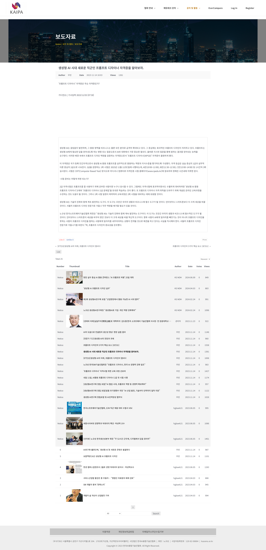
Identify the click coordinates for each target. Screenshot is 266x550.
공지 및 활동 (192, 8)
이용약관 (106, 531)
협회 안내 (148, 8)
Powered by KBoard (64, 519)
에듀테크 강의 (170, 8)
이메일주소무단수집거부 (153, 531)
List (58, 251)
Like (61, 239)
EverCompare (216, 8)
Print (205, 239)
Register (250, 8)
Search (156, 513)
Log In (234, 8)
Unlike (69, 239)
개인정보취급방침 (126, 531)
